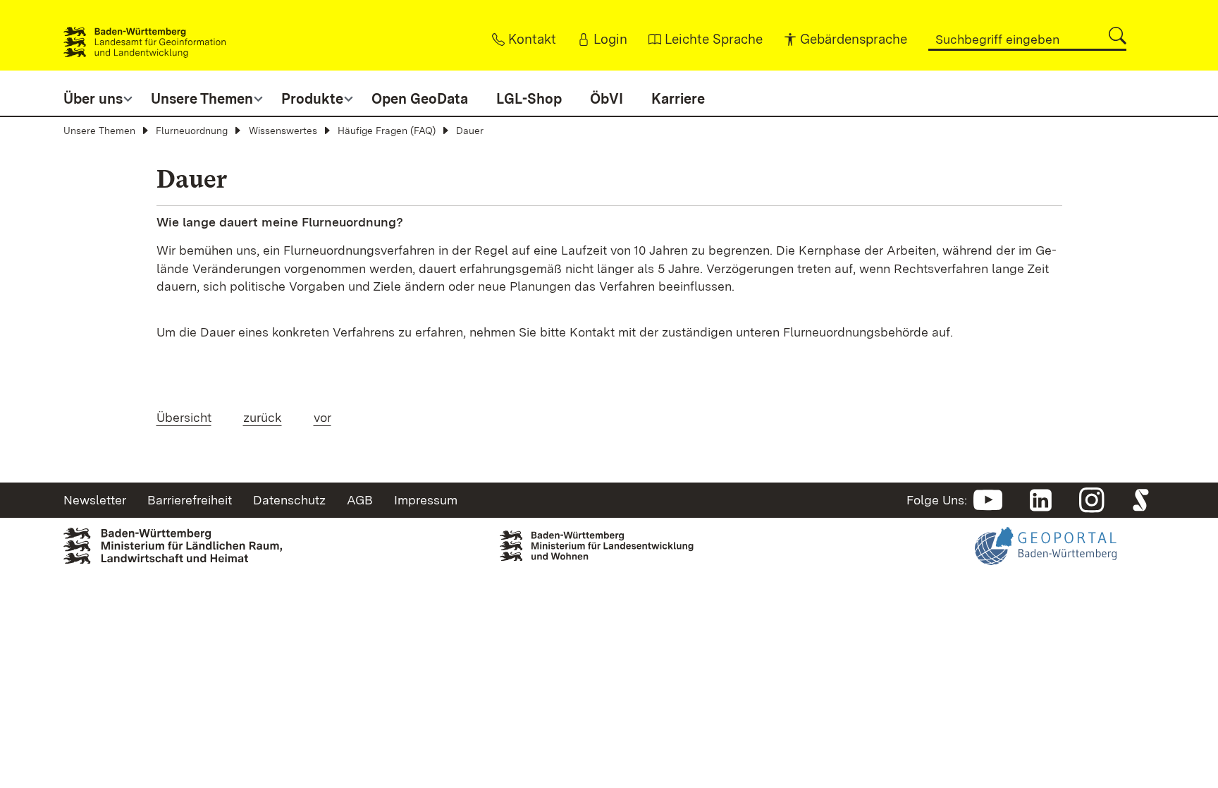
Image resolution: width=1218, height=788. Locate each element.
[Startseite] (144, 35)
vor (322, 417)
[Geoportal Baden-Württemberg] (1045, 555)
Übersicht (183, 417)
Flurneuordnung (192, 130)
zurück (262, 417)
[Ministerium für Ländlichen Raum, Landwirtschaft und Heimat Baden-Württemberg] (172, 544)
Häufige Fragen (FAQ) (387, 130)
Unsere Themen (99, 130)
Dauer (470, 130)
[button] (1117, 35)
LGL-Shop (529, 98)
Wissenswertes (283, 130)
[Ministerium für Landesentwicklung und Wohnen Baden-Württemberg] (609, 542)
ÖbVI (606, 98)
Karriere (678, 98)
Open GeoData (419, 98)
